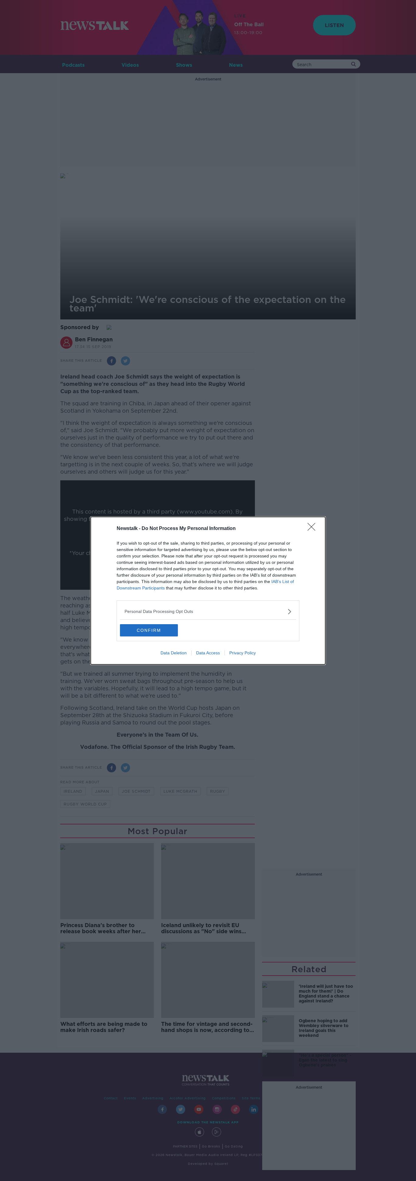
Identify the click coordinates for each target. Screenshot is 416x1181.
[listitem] (208, 611)
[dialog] (208, 590)
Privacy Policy (242, 652)
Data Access (208, 652)
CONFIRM (149, 630)
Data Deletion (173, 652)
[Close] (313, 529)
